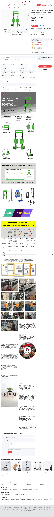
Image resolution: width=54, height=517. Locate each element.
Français (19, 509)
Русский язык (24, 509)
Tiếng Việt (25, 510)
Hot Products (4, 507)
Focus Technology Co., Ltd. (20, 512)
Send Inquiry (34, 25)
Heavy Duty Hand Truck (24, 494)
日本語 (45, 509)
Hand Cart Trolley (39, 499)
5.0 (42, 58)
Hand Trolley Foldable (5, 501)
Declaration (38, 512)
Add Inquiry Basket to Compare (16, 34)
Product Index (48, 507)
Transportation (6, 7)
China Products (9, 507)
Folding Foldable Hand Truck (24, 501)
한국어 (42, 509)
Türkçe (22, 510)
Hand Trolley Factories (30, 499)
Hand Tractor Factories (15, 499)
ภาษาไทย (50, 509)
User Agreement (33, 512)
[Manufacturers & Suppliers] (27, 2)
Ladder (2, 484)
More (2, 503)
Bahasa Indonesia (30, 510)
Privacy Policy (43, 512)
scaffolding (29, 484)
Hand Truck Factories (5, 499)
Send (10, 451)
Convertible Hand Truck (5, 494)
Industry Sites (37, 507)
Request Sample (49, 28)
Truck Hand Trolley (14, 501)
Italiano (28, 509)
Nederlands (35, 509)
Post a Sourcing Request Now (13, 453)
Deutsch (31, 509)
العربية (39, 509)
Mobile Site (25, 508)
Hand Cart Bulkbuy (42, 501)
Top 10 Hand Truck (34, 501)
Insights (29, 508)
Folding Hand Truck (15, 494)
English (8, 509)
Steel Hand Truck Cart (47, 499)
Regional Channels (42, 507)
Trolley (15, 484)
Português (15, 509)
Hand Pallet (23, 499)
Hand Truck (18, 7)
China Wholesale (26, 507)
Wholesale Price (31, 507)
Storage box (42, 484)
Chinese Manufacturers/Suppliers (17, 507)
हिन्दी (47, 509)
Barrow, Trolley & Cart (12, 7)
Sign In (33, 52)
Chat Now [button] (43, 25)
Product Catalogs (16, 482)
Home (2, 7)
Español (12, 509)
